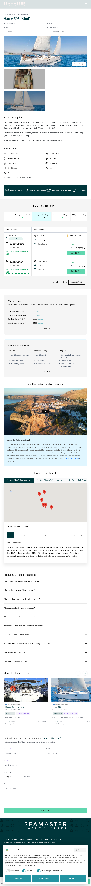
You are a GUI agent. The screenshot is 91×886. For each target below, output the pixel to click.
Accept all (72, 878)
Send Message (45, 810)
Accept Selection (45, 878)
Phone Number (8, 772)
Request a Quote (76, 282)
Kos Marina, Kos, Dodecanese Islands (16, 15)
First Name (7, 749)
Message (7, 784)
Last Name (49, 749)
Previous (78, 673)
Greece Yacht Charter (72, 458)
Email (6, 760)
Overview (81, 850)
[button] (26, 690)
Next (85, 673)
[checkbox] (12, 870)
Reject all (18, 878)
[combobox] (11, 776)
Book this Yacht (76, 253)
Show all (47, 329)
